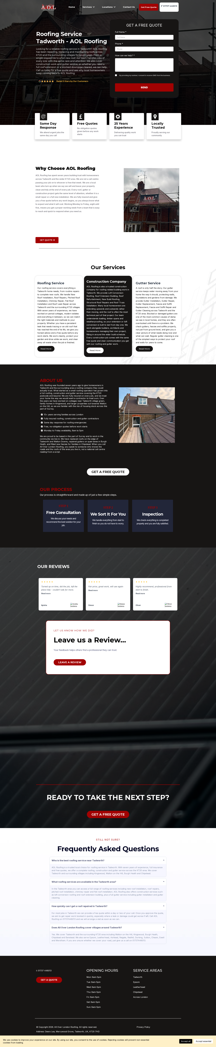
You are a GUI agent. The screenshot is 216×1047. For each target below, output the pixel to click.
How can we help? (125, 55)
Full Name (120, 32)
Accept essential (203, 1041)
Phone (119, 43)
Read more (45, 593)
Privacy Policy (143, 1027)
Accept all (185, 1041)
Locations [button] (107, 7)
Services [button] (87, 7)
